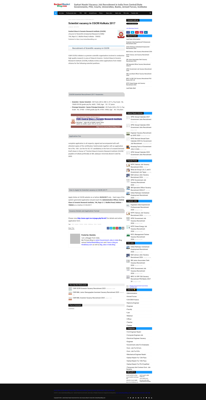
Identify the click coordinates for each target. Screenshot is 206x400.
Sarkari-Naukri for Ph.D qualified (138, 364)
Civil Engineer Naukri (134, 332)
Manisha (71, 27)
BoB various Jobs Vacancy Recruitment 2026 (139, 51)
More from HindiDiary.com (132, 382)
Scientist (74, 19)
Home (69, 19)
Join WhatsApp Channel (132, 28)
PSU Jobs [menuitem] (126, 13)
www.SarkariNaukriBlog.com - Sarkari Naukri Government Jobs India (133, 392)
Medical (130, 316)
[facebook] (128, 32)
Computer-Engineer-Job (135, 335)
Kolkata (85, 224)
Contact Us (95, 390)
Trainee (129, 325)
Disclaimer (65, 390)
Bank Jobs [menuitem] (118, 13)
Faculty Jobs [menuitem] (134, 13)
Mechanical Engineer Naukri (136, 354)
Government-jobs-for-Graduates (138, 345)
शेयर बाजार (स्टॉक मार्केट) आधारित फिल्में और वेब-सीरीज (145, 381)
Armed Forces (132, 296)
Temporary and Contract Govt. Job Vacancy (138, 368)
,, (126, 154)
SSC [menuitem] (85, 13)
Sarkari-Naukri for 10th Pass (136, 361)
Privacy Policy (72, 390)
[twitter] (132, 32)
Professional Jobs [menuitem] (71, 13)
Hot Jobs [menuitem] (61, 13)
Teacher (129, 322)
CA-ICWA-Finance (133, 300)
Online (95, 224)
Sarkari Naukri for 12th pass (136, 358)
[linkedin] (146, 32)
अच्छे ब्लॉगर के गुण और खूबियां (131, 380)
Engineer (76, 224)
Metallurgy (90, 224)
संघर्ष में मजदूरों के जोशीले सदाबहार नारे (144, 376)
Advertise (100, 390)
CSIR (73, 224)
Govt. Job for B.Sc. (133, 351)
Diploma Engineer (133, 303)
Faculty (129, 309)
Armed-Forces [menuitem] (93, 13)
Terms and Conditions (81, 390)
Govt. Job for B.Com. (134, 348)
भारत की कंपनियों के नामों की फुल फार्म (132, 378)
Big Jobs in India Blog (107, 245)
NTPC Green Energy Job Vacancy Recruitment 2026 (135, 84)
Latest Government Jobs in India (106, 240)
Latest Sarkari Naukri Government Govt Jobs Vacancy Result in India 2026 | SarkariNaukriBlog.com (83, 397)
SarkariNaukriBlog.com (95, 242)
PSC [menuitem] (81, 13)
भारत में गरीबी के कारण (144, 378)
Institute (81, 224)
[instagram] (141, 32)
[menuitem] (55, 13)
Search (89, 390)
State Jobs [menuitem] (109, 13)
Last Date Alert (133, 287)
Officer (129, 319)
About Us (59, 390)
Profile (105, 390)
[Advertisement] (60, 44)
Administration (132, 293)
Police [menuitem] (101, 13)
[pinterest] (137, 32)
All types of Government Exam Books (138, 285)
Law (128, 313)
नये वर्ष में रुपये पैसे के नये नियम (131, 375)
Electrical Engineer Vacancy (136, 338)
